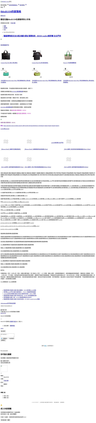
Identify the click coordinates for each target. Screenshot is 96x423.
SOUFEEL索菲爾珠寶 (17, 91)
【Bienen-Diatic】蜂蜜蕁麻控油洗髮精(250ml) (36, 149)
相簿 (5, 26)
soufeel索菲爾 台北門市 (57, 142)
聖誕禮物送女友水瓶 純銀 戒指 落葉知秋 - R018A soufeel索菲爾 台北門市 (32, 36)
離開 (9, 420)
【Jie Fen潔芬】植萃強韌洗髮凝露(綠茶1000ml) (76, 167)
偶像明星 (12, 325)
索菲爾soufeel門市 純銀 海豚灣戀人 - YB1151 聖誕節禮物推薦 (20, 292)
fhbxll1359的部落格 (11, 11)
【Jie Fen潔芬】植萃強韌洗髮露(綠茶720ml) (12, 167)
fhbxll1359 (3, 313)
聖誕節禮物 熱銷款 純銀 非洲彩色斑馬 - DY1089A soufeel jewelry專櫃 (22, 299)
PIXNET (36, 402)
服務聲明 (62, 402)
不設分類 (12, 23)
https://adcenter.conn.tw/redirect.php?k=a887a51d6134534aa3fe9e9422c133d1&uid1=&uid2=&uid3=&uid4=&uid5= (31, 125)
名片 (5, 29)
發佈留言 (3, 340)
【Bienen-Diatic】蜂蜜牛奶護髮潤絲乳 (11, 149)
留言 (15, 321)
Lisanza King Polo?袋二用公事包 (9, 62)
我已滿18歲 (3, 420)
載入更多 (3, 331)
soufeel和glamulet (5, 128)
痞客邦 (12, 321)
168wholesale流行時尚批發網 (8, 303)
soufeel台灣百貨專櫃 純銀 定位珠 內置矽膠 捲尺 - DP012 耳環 (20, 293)
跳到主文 (3, 15)
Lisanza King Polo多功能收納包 (40, 62)
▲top (2, 328)
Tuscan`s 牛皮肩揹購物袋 (69, 62)
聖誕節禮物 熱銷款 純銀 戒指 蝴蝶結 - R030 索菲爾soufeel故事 (20, 290)
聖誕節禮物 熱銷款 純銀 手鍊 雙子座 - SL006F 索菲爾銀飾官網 (20, 295)
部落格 (5, 27)
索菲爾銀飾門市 (5, 45)
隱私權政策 (56, 402)
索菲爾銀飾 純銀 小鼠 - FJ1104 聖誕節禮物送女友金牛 (18, 297)
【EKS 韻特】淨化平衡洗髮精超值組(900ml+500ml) (37, 167)
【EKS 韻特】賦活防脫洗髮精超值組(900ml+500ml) (77, 149)
